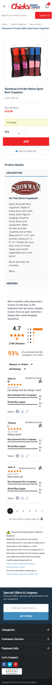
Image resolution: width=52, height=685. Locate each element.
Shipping (12, 283)
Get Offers (26, 616)
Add (26, 141)
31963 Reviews (17, 343)
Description (14, 172)
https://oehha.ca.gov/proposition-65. (22, 574)
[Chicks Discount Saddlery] (25, 5)
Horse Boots (35, 24)
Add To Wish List (27, 151)
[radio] (35, 329)
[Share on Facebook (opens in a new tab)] (17, 412)
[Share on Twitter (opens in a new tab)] (22, 411)
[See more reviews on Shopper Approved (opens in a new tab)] (27, 411)
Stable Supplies (18, 24)
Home (4, 24)
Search (46, 15)
